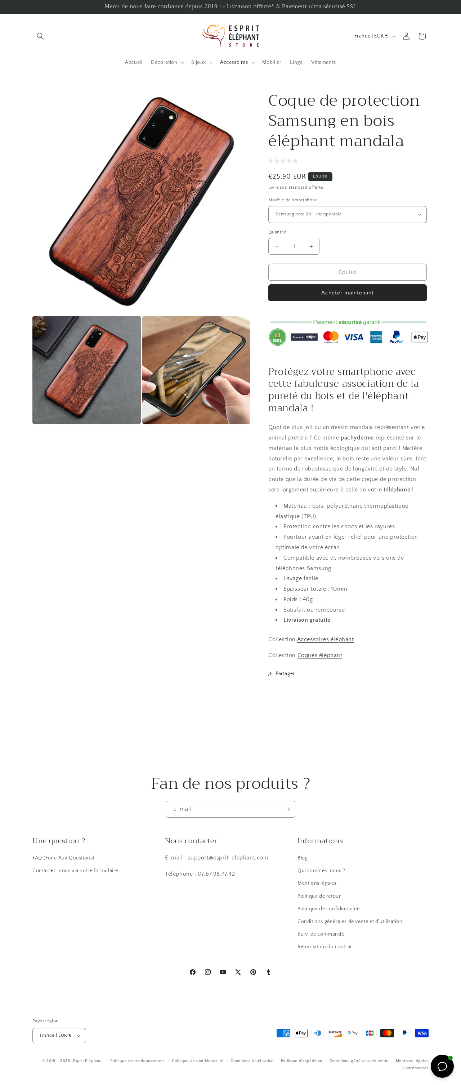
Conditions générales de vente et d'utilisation (350, 921)
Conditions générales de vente (359, 1061)
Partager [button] (285, 674)
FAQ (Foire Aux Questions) (63, 858)
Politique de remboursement (137, 1061)
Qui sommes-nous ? (321, 871)
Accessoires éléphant (325, 639)
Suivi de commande (320, 934)
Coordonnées (416, 1068)
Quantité (277, 232)
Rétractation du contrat (324, 947)
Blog (302, 858)
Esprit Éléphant (87, 1061)
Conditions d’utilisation (252, 1061)
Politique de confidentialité (328, 909)
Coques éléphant (320, 655)
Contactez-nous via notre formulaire (75, 871)
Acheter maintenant (347, 293)
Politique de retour (319, 896)
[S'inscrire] (287, 809)
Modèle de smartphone (293, 199)
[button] (40, 36)
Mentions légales (317, 884)
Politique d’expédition (301, 1061)
